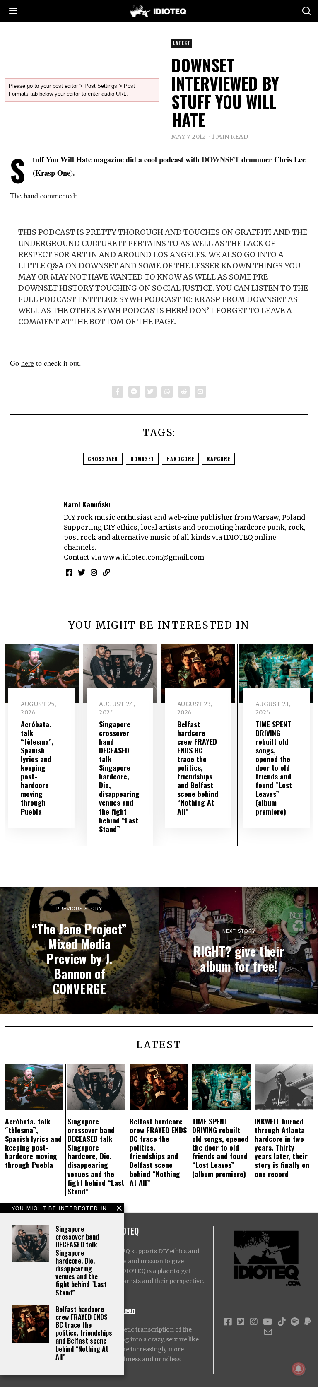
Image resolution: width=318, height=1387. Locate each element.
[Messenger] (134, 392)
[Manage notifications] (298, 1368)
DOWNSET (220, 159)
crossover (103, 458)
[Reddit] (184, 392)
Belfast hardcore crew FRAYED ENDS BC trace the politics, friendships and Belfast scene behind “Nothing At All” (83, 1333)
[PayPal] (307, 1322)
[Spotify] (295, 1322)
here (27, 363)
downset (142, 458)
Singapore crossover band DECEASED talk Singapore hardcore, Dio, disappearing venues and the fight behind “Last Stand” (81, 1261)
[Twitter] (151, 392)
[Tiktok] (281, 1322)
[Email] (200, 392)
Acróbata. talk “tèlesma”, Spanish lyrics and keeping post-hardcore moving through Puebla (37, 768)
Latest (181, 43)
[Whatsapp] (167, 392)
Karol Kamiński (87, 504)
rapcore (218, 458)
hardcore (180, 458)
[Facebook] (117, 392)
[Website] (106, 572)
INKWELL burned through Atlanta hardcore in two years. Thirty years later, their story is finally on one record (282, 1147)
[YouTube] (267, 1322)
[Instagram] (94, 572)
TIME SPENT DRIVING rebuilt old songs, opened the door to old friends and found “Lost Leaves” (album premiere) (273, 768)
